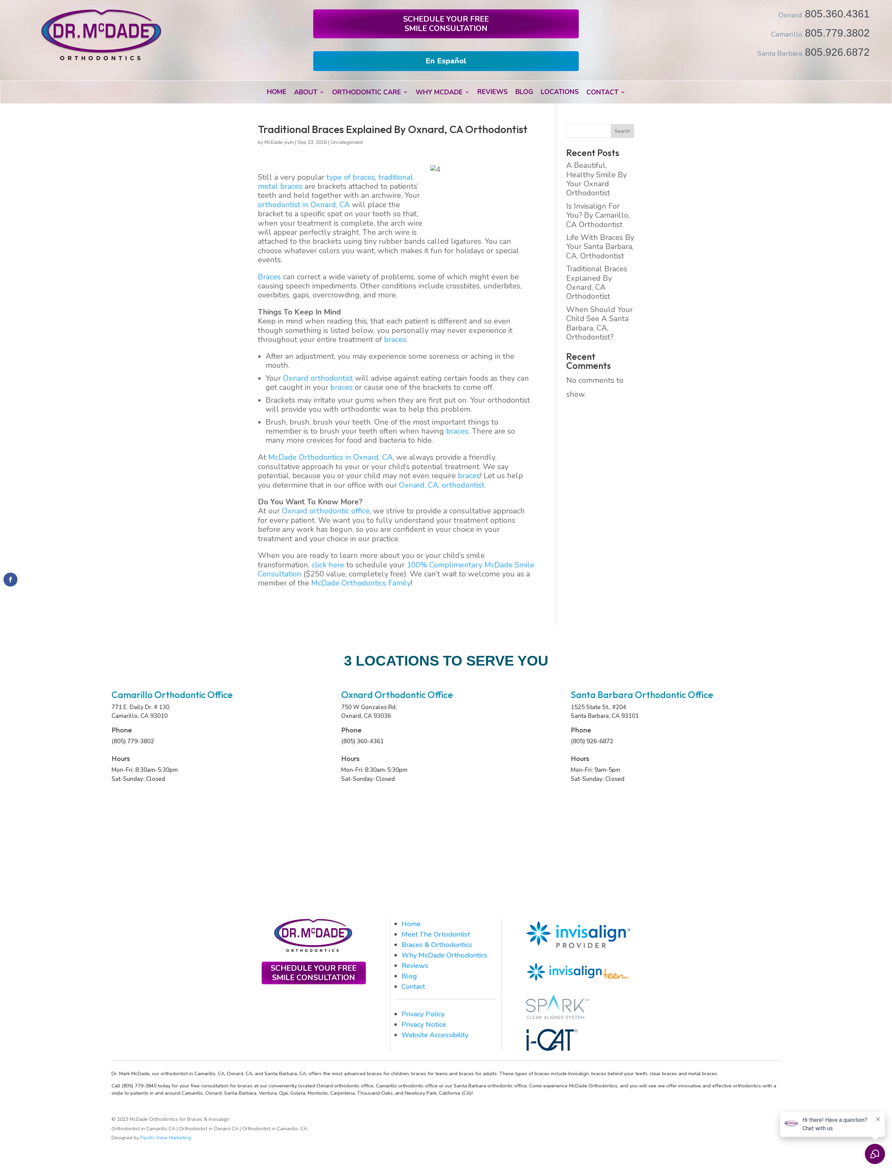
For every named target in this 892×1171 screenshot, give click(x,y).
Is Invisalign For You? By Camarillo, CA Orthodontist (598, 215)
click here (328, 565)
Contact (413, 986)
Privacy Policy (423, 1014)
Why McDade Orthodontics (444, 955)
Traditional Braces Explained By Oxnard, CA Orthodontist (596, 283)
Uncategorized (347, 142)
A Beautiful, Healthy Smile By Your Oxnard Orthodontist (596, 179)
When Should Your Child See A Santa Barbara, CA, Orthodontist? (599, 323)
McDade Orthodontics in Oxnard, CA (330, 457)
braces (395, 339)
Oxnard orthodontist (318, 378)
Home (411, 924)
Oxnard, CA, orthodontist (441, 485)
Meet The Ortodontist (435, 934)
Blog (409, 976)
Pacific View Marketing (165, 1137)
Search (622, 131)
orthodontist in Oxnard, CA (304, 205)
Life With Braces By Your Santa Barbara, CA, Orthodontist (600, 246)
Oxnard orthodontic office (326, 511)
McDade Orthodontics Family (361, 583)
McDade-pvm (279, 142)
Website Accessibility (434, 1035)
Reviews (414, 965)
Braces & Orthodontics (436, 944)
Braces (269, 277)
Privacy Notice (423, 1024)
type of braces (350, 177)
